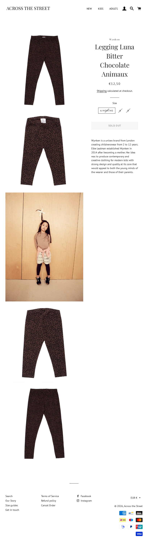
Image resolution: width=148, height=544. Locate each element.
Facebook (85, 496)
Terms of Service (50, 496)
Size (114, 103)
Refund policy (48, 500)
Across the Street (133, 506)
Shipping (102, 90)
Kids (100, 8)
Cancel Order (48, 505)
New (89, 8)
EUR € (134, 497)
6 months (106, 110)
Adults (113, 8)
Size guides (11, 505)
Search (9, 496)
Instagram (86, 500)
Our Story (10, 500)
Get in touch (12, 509)
